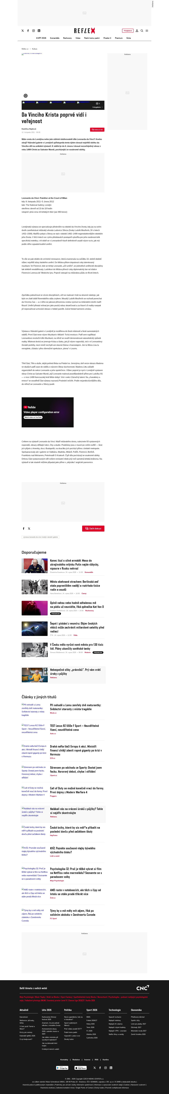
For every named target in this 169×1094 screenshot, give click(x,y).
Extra (129, 38)
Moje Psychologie (27, 997)
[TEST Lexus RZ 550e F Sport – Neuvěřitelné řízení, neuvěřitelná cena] (35, 731)
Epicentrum (24, 1017)
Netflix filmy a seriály (116, 1034)
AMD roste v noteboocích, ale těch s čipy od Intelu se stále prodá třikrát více (75, 892)
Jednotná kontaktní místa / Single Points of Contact (74, 1088)
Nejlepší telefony (115, 1020)
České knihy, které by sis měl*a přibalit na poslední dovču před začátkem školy (75, 829)
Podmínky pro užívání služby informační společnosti (74, 1085)
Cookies (127, 1085)
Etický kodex (99, 1088)
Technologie (115, 1009)
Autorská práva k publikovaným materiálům (38, 1085)
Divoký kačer (69, 1039)
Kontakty (64, 1060)
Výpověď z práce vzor (72, 1036)
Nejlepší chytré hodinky (117, 1027)
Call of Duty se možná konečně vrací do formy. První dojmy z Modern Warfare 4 (77, 790)
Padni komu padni (92, 38)
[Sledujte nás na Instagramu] (34, 31)
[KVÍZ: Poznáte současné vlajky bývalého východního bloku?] (35, 853)
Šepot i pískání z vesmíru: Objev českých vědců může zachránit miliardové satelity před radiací (77, 627)
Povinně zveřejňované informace (117, 1088)
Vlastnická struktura (47, 1088)
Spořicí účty (135, 1020)
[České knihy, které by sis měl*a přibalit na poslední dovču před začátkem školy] (35, 833)
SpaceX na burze (115, 1017)
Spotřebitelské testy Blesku (85, 997)
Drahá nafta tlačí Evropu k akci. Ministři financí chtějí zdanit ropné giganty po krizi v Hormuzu (76, 750)
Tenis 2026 (90, 1027)
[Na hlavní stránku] (84, 30)
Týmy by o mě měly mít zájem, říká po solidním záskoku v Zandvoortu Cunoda (72, 912)
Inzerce (87, 1060)
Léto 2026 (46, 1009)
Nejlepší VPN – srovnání (117, 1031)
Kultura (34, 49)
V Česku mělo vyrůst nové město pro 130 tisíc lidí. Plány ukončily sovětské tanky (76, 646)
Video (78, 38)
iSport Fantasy (66, 997)
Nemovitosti (102, 997)
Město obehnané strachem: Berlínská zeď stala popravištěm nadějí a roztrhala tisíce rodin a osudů (75, 585)
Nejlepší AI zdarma (115, 1024)
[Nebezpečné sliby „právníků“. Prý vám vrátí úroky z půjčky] (35, 675)
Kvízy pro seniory (26, 1032)
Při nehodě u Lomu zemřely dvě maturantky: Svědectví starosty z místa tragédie (75, 707)
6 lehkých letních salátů (50, 1049)
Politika (68, 1009)
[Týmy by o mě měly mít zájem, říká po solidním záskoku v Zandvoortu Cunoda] (35, 916)
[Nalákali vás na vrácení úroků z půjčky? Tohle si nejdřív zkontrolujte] (35, 814)
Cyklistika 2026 (91, 1038)
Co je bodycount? (26, 1039)
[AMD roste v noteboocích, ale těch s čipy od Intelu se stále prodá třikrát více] (35, 895)
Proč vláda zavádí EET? (73, 1029)
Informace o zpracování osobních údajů (108, 1085)
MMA (88, 1017)
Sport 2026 (91, 1009)
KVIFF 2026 (41, 38)
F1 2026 (89, 1031)
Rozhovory (67, 38)
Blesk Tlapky (40, 997)
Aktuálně (24, 1009)
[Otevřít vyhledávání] (141, 30)
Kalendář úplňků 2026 (27, 1036)
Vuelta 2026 (90, 1000)
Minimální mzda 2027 (138, 1031)
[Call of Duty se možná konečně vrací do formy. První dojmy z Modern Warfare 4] (35, 793)
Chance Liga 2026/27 (76, 1000)
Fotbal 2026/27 (91, 1020)
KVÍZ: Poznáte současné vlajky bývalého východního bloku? (72, 850)
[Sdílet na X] (29, 529)
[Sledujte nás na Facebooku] (28, 31)
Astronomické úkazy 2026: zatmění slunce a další (50, 1031)
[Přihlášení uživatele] (136, 30)
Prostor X (107, 38)
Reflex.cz (25, 49)
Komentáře (54, 38)
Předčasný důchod (137, 1017)
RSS (96, 1060)
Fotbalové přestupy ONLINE (35, 1000)
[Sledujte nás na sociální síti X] (23, 31)
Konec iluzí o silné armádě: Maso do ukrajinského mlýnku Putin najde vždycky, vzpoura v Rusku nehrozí (74, 564)
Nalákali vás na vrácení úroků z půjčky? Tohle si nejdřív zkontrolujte (76, 811)
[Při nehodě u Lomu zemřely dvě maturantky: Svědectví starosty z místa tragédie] (35, 710)
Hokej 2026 (90, 1024)
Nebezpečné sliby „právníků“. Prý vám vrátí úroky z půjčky (75, 672)
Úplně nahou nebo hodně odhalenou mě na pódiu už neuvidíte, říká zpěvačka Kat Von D (77, 605)
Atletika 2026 (91, 1034)
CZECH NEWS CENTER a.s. (93, 1079)
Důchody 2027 (136, 1027)
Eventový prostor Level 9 (57, 1000)
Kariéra (106, 1060)
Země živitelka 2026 (138, 1034)
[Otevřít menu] (146, 30)
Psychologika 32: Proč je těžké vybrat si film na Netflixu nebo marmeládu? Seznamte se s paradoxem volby (76, 873)
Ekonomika (136, 1009)
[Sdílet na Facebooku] (24, 529)
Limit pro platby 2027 (138, 1024)
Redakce (76, 1060)
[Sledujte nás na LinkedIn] (39, 31)
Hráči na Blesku (53, 997)
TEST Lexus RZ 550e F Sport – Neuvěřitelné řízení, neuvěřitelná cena (74, 728)
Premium (119, 38)
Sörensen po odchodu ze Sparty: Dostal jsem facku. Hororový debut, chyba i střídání (76, 769)
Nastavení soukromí (138, 1085)
